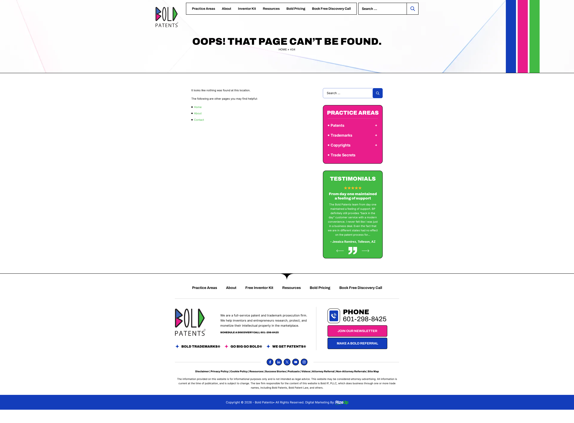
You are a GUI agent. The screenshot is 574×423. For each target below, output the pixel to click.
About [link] (198, 113)
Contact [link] (199, 119)
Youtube (295, 362)
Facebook (270, 362)
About (226, 8)
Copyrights (341, 145)
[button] (376, 125)
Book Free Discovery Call (331, 8)
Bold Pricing (295, 8)
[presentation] (340, 250)
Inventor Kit (247, 8)
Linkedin (278, 362)
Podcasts (294, 371)
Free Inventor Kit (259, 288)
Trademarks (341, 135)
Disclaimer (202, 371)
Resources (271, 8)
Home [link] (198, 107)
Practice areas (203, 8)
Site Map (373, 371)
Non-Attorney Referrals (351, 371)
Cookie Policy (239, 371)
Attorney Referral (323, 371)
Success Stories (275, 371)
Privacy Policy (220, 371)
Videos (305, 371)
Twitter (287, 362)
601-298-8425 (270, 332)
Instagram (304, 362)
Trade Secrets (343, 155)
